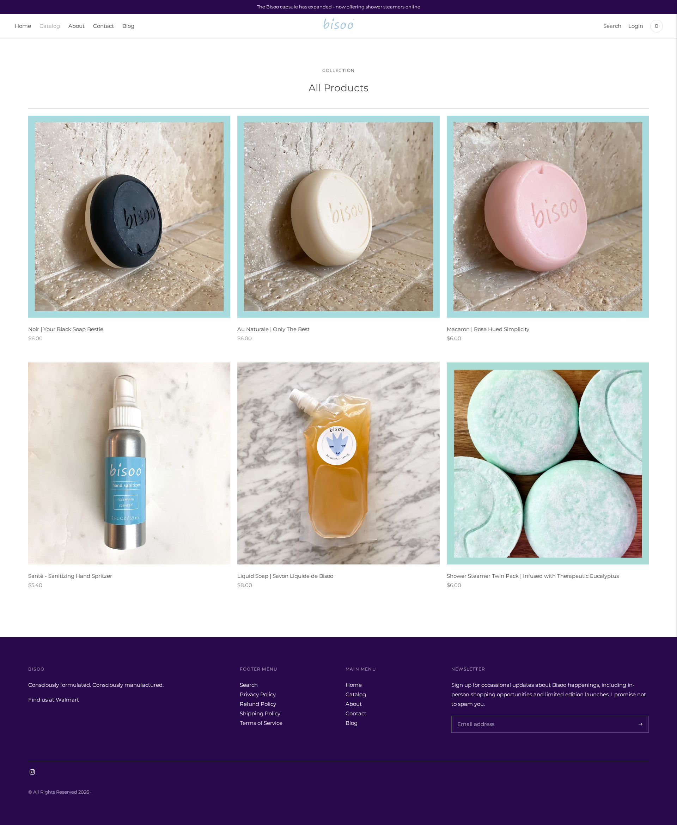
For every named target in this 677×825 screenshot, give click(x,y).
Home (23, 26)
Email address (474, 716)
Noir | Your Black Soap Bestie (65, 329)
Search (612, 26)
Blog (128, 26)
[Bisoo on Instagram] (32, 772)
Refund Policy (258, 704)
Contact (103, 26)
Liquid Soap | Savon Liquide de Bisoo (285, 576)
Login (635, 26)
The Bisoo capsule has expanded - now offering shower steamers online (338, 7)
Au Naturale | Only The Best (273, 329)
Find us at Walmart (53, 699)
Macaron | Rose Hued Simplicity (488, 329)
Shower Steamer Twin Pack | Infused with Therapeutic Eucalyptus (533, 576)
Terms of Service (261, 723)
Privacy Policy (258, 694)
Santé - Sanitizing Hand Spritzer (70, 576)
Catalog (49, 26)
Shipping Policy (260, 713)
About (76, 26)
